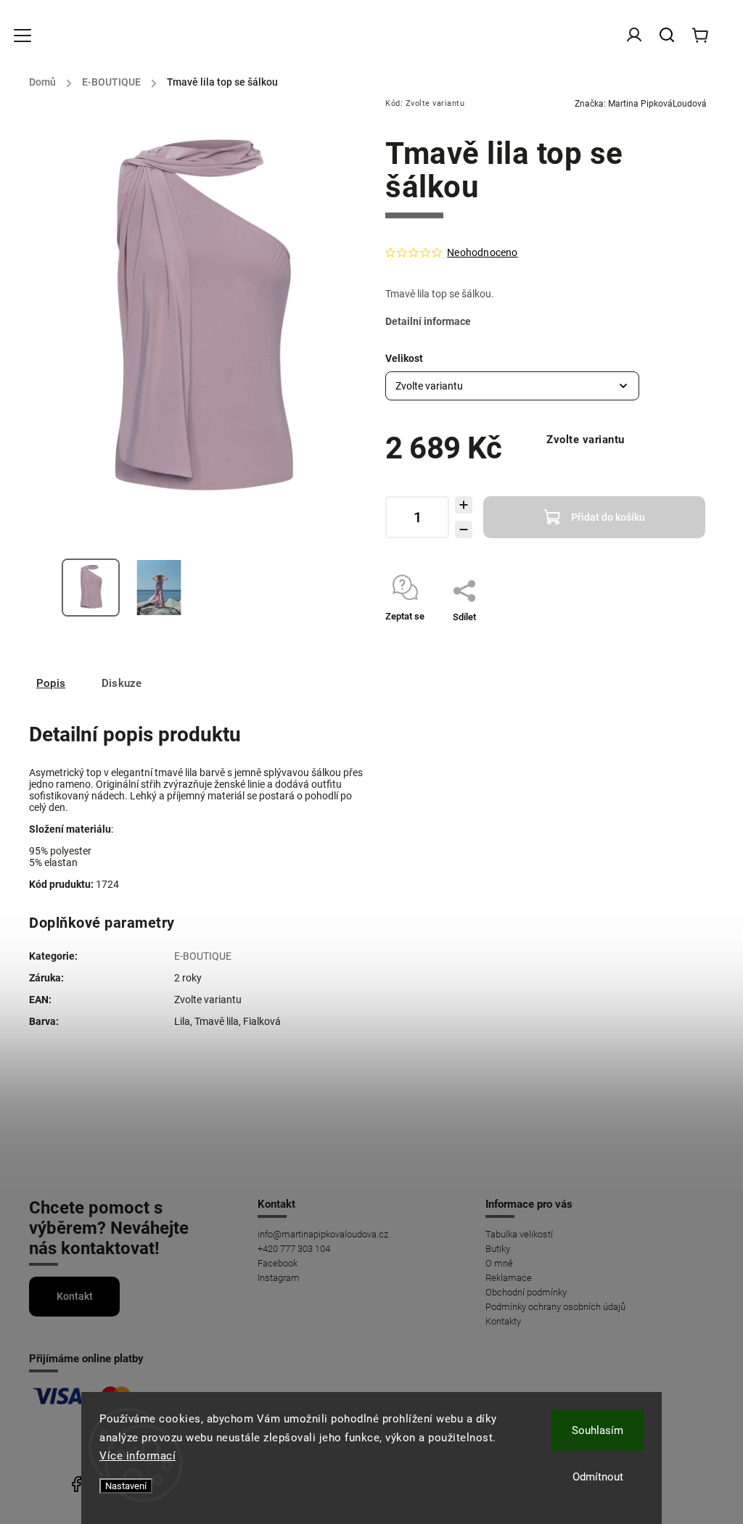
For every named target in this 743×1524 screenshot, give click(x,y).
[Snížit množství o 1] (463, 529)
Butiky (497, 1248)
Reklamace (508, 1277)
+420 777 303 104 (294, 1248)
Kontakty (503, 1321)
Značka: (641, 104)
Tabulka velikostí (519, 1234)
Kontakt (75, 1296)
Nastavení (126, 1485)
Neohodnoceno (482, 252)
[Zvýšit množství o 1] (463, 505)
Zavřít (662, 635)
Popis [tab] (50, 683)
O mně (499, 1263)
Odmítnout (597, 1476)
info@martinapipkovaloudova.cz (323, 1234)
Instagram (279, 1277)
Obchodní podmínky (526, 1292)
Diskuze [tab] (121, 683)
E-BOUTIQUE (202, 956)
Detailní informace (428, 321)
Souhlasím (597, 1430)
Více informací (137, 1455)
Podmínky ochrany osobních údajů (555, 1306)
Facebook (277, 1263)
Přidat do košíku (608, 517)
